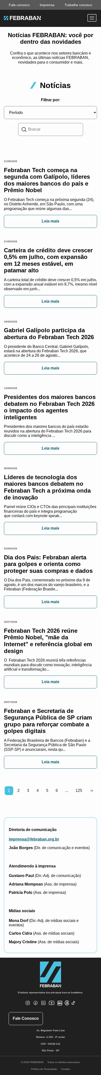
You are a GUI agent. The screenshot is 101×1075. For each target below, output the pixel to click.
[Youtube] (52, 1007)
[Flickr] (60, 1005)
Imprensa (47, 5)
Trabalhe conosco (78, 5)
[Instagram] (28, 1006)
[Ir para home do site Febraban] (22, 18)
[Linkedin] (43, 1006)
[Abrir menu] (92, 18)
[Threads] (66, 1004)
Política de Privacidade (44, 1069)
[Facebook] (35, 1006)
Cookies (65, 1069)
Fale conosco (19, 5)
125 (79, 790)
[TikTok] (73, 1006)
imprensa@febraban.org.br (34, 839)
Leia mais (50, 221)
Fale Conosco (26, 1018)
